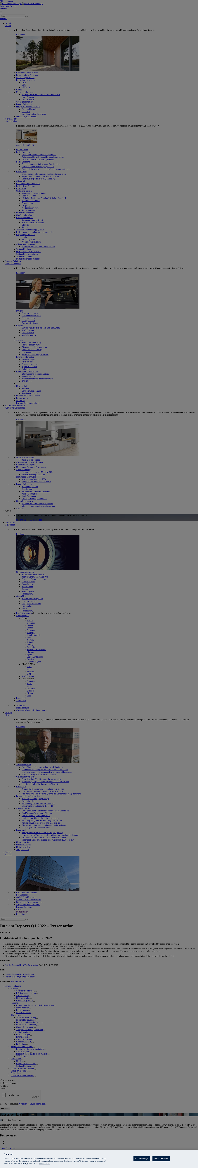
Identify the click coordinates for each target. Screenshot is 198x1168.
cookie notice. (44, 1163)
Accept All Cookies (161, 1158)
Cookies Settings (141, 1158)
